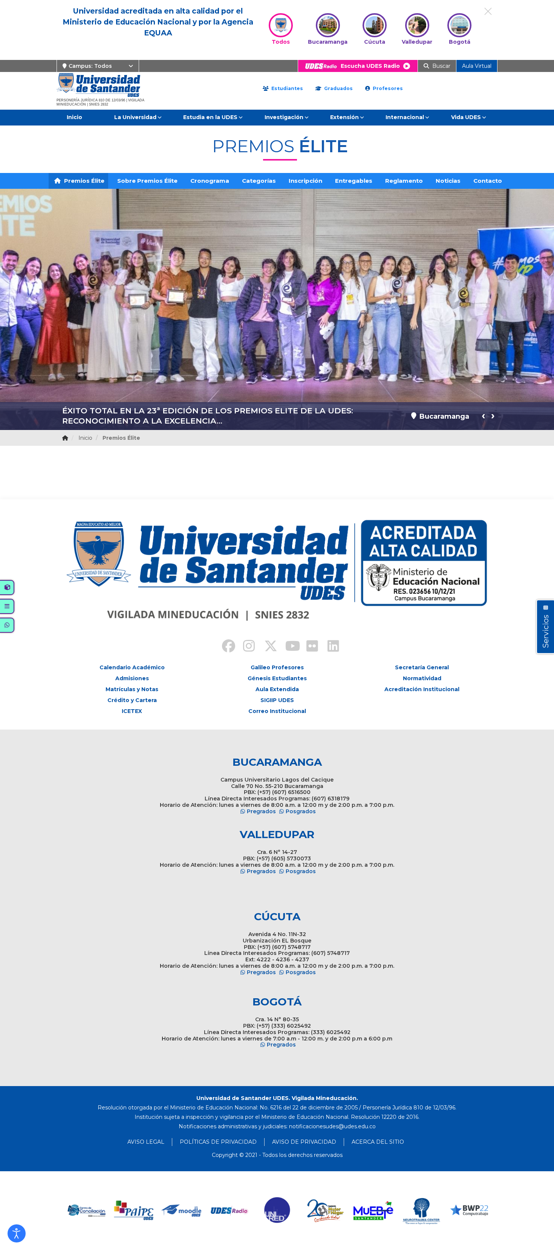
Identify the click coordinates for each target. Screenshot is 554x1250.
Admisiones (132, 678)
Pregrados (261, 811)
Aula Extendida (277, 689)
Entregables (353, 180)
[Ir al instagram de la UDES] (245, 647)
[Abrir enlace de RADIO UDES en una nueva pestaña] (229, 1210)
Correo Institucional (277, 711)
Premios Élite (83, 180)
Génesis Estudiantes (277, 678)
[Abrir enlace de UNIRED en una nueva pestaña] (277, 1210)
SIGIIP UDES (277, 700)
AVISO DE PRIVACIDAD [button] (304, 1141)
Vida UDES (466, 117)
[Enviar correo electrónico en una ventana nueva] (332, 1126)
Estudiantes (286, 88)
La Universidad (135, 117)
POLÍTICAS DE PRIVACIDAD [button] (218, 1141)
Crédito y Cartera (132, 700)
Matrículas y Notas (132, 689)
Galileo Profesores (277, 667)
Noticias (448, 180)
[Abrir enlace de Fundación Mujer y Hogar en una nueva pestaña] (325, 1210)
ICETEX (132, 711)
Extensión (344, 117)
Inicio (74, 117)
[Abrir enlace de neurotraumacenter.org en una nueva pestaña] (421, 1210)
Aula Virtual (476, 66)
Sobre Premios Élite (147, 180)
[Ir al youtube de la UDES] (287, 647)
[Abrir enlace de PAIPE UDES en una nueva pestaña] (134, 1210)
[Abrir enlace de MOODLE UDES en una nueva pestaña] (181, 1210)
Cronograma (209, 180)
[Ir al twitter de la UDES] (266, 647)
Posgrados (301, 811)
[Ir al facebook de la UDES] (224, 647)
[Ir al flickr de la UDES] (308, 647)
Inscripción (305, 180)
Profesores (387, 88)
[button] (17, 1233)
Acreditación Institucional (421, 689)
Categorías (259, 180)
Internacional (405, 117)
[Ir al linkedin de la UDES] (330, 647)
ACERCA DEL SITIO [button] (378, 1141)
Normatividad (422, 678)
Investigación (284, 117)
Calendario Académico (132, 667)
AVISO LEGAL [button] (145, 1141)
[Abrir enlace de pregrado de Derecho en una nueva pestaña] (86, 1210)
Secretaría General (422, 667)
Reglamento (404, 180)
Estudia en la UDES (210, 117)
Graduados (338, 88)
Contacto (487, 180)
